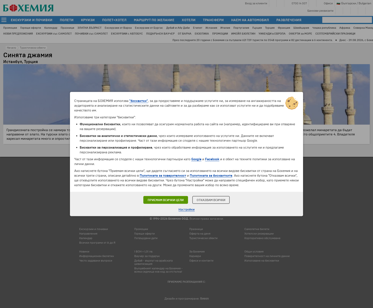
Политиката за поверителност (163, 176)
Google (196, 159)
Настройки (187, 209)
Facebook (212, 159)
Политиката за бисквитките (211, 176)
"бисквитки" (138, 101)
